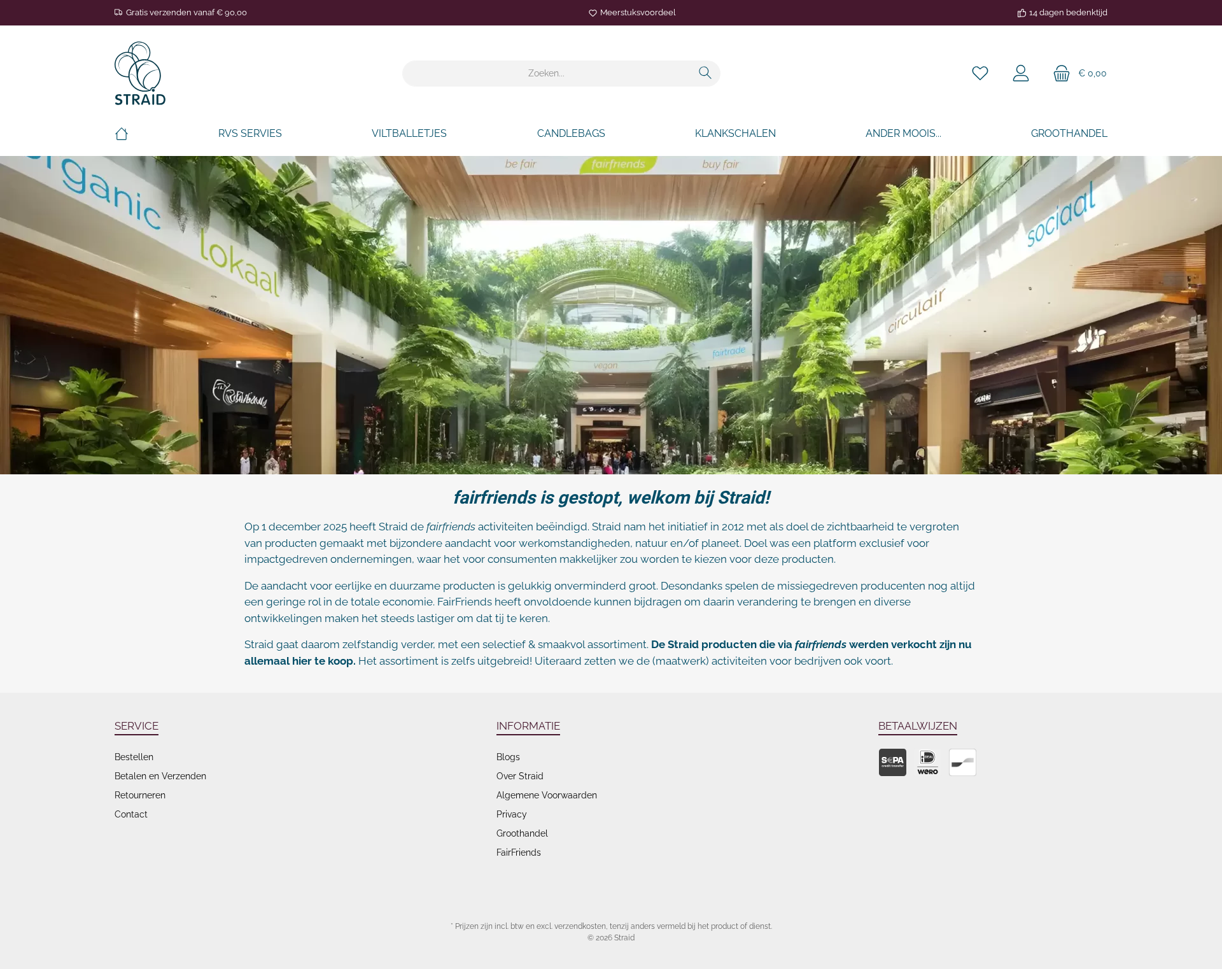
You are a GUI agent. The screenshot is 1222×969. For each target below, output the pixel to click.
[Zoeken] (705, 73)
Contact (131, 814)
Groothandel (522, 833)
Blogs (508, 757)
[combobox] (546, 73)
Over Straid (520, 776)
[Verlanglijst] (980, 73)
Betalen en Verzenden (160, 776)
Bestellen (134, 757)
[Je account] (1021, 73)
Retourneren (140, 795)
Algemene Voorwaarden (546, 795)
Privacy (511, 814)
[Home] (122, 134)
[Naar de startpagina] (140, 73)
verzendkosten (580, 926)
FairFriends (518, 852)
